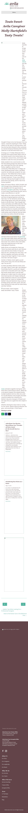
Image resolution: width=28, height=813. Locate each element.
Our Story (4, 758)
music (3, 389)
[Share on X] (9, 414)
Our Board (4, 767)
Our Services (5, 773)
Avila (23, 60)
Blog (3, 799)
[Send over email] (2, 414)
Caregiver (10, 189)
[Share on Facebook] (6, 414)
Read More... (8, 451)
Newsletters (5, 796)
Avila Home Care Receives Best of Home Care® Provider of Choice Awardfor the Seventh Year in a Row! (14, 427)
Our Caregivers (5, 761)
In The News (5, 794)
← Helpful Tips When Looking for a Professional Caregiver (11, 610)
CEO (2, 186)
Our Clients (4, 776)
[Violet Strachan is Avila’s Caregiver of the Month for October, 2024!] (14, 586)
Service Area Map (6, 782)
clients (24, 62)
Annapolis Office (6, 788)
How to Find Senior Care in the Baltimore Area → (15, 614)
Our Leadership (6, 764)
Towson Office (5, 785)
